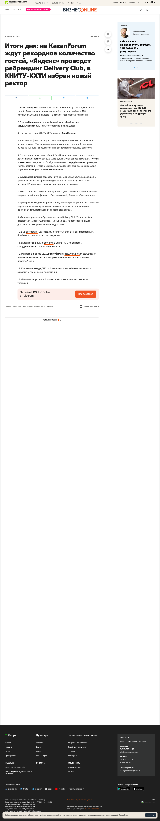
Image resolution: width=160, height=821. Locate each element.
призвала (47, 177)
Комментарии (52, 320)
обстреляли (32, 231)
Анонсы (39, 743)
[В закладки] (108, 42)
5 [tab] (135, 123)
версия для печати (91, 306)
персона (123, 25)
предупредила (72, 253)
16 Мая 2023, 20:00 (12, 36)
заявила (43, 107)
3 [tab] (137, 67)
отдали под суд (84, 268)
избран (56, 133)
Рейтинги (71, 751)
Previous (121, 67)
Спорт (12, 735)
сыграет (22, 195)
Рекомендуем (126, 101)
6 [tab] (136, 123)
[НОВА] (38, 10)
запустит (36, 279)
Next (152, 67)
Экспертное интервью (82, 735)
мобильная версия (76, 789)
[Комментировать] (108, 34)
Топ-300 (71, 772)
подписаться (85, 294)
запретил (47, 202)
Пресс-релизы (10, 756)
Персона (8, 747)
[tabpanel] (136, 45)
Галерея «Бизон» (74, 767)
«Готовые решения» (140, 34)
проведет (35, 217)
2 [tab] (131, 123)
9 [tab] (140, 123)
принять (151, 815)
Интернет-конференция (77, 743)
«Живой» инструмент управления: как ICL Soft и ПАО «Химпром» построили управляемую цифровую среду (136, 111)
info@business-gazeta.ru (130, 752)
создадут (91, 155)
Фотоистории (41, 756)
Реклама (40, 763)
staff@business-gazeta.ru (130, 771)
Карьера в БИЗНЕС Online (15, 767)
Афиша (8, 743)
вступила (49, 242)
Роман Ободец (138, 31)
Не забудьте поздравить (78, 747)
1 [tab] (134, 67)
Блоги (7, 751)
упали (66, 140)
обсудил (59, 122)
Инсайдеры (72, 756)
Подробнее (123, 815)
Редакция (9, 763)
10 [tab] (141, 123)
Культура (42, 735)
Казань (116, 3)
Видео (38, 747)
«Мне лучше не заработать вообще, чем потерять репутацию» (135, 46)
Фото (38, 751)
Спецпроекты (74, 763)
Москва (132, 3)
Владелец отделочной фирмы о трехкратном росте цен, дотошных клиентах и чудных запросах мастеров (136, 58)
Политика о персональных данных (79, 800)
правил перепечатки (92, 809)
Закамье (17, 10)
